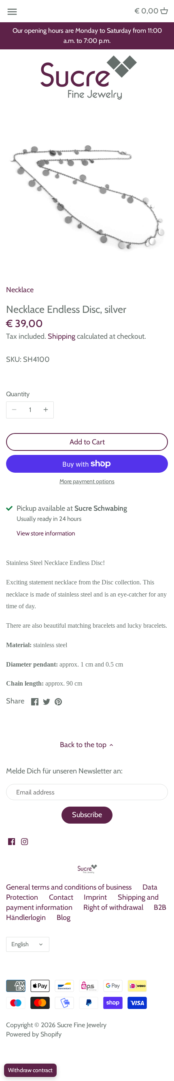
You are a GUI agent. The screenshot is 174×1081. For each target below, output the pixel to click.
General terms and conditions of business (69, 887)
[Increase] (45, 410)
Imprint (95, 897)
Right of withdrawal (113, 907)
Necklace (20, 289)
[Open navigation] (12, 12)
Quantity (18, 394)
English (20, 944)
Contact (61, 897)
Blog (63, 917)
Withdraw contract (30, 1070)
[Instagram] (24, 841)
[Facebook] (11, 841)
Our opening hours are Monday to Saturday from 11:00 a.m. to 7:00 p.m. (87, 35)
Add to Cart (87, 441)
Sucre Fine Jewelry (81, 1025)
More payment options (87, 481)
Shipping (61, 336)
